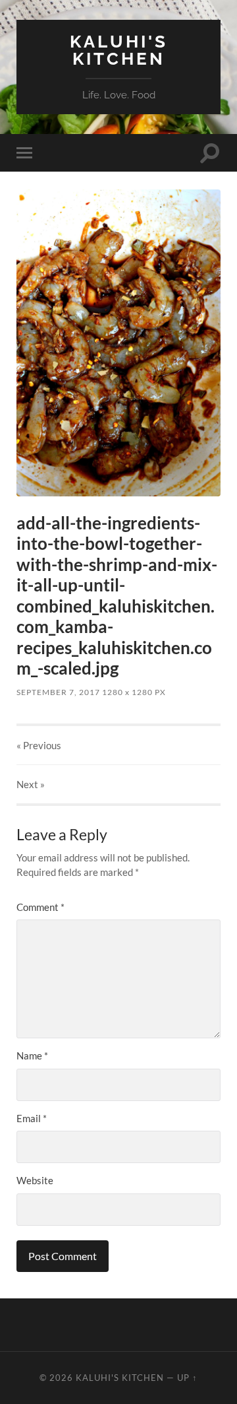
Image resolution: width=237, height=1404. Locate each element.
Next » (30, 784)
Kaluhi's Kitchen (119, 50)
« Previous (38, 745)
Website (34, 1180)
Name (32, 1055)
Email (31, 1118)
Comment (40, 907)
